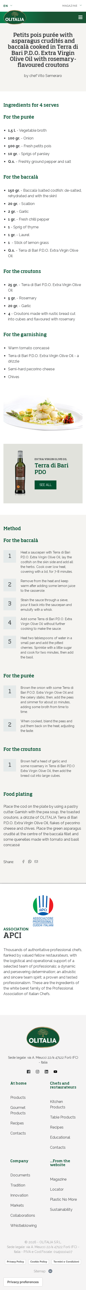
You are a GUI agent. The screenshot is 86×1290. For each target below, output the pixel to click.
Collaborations (22, 1215)
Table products (63, 1117)
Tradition (17, 1185)
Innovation (19, 1195)
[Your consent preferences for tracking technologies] (23, 1282)
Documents (20, 1175)
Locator (57, 1189)
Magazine (58, 1179)
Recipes (17, 1123)
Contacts (18, 1133)
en (6, 6)
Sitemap (40, 1271)
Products (18, 1097)
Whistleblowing (23, 1225)
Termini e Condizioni (66, 1261)
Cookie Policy (38, 1261)
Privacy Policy (15, 1261)
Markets (17, 1205)
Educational (60, 1137)
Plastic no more (63, 1199)
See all (45, 485)
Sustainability (61, 1209)
